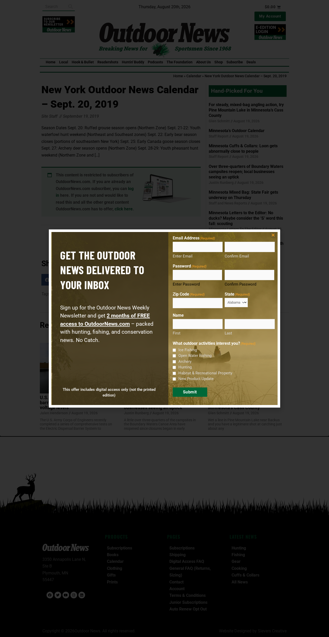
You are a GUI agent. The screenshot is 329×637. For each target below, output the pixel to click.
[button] (273, 235)
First (176, 333)
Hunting (185, 367)
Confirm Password (240, 284)
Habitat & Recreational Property (205, 373)
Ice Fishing (187, 350)
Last (228, 333)
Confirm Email (237, 256)
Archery (184, 361)
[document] (164, 318)
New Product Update (196, 378)
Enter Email (183, 256)
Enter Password (186, 284)
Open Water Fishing (195, 355)
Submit (190, 392)
